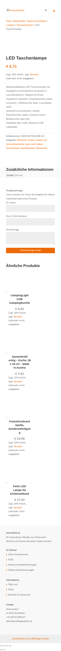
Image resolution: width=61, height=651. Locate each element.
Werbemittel (19, 21)
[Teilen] (7, 645)
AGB (10, 559)
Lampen (10, 25)
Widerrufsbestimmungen (21, 570)
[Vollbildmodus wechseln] (4, 645)
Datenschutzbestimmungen (22, 565)
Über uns (13, 584)
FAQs (11, 589)
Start (8, 21)
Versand (34, 74)
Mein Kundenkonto (18, 554)
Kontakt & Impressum (19, 595)
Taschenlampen (24, 25)
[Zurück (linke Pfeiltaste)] (1, 649)
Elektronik (21, 140)
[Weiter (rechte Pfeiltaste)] (4, 649)
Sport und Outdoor (36, 21)
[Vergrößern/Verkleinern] (1, 645)
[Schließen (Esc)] (10, 645)
